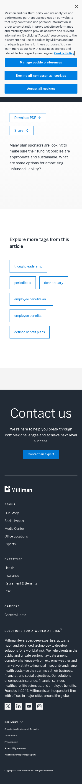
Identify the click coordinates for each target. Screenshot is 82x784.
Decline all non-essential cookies (41, 76)
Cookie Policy (64, 53)
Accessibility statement (15, 748)
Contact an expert (41, 454)
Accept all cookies (41, 89)
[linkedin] (18, 706)
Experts (10, 544)
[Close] (77, 6)
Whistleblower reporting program (20, 754)
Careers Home (15, 615)
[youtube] (29, 706)
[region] (41, 48)
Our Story (12, 513)
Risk (7, 591)
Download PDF (25, 118)
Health (9, 568)
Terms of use (11, 735)
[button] (8, 706)
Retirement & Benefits (21, 583)
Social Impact (14, 521)
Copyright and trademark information (22, 729)
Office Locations (16, 536)
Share (18, 130)
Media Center (14, 529)
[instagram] (39, 706)
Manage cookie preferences (41, 62)
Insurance (12, 576)
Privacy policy (11, 742)
